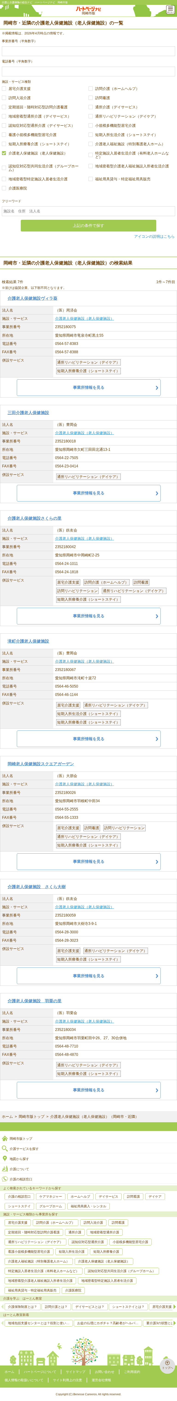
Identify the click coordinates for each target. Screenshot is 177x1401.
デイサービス (108, 1196)
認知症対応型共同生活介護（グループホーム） (44, 168)
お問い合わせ (104, 1372)
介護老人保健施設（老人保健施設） (38, 153)
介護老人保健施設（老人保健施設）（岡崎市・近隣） (94, 1117)
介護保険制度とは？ (22, 1307)
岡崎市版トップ (31, 1117)
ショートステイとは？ (128, 1307)
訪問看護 (102, 98)
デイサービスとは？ (89, 1307)
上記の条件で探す (88, 225)
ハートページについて (40, 1372)
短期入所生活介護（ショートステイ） (126, 135)
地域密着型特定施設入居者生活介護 (38, 179)
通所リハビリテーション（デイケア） (126, 116)
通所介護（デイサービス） (117, 107)
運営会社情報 (101, 1380)
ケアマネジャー (50, 1196)
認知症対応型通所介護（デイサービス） (42, 126)
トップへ (167, 1367)
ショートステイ (19, 1206)
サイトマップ (75, 1372)
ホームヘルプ (80, 1196)
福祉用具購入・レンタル (88, 1206)
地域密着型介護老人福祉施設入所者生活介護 (132, 166)
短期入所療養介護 (106, 1251)
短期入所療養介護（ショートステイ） (40, 144)
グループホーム (50, 1206)
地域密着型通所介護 (104, 1232)
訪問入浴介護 (20, 98)
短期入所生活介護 (72, 1251)
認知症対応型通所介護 (88, 1242)
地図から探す (19, 1159)
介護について (19, 1169)
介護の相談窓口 (21, 1179)
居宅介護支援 (20, 89)
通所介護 (74, 1232)
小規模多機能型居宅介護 (115, 126)
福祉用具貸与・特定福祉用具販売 (122, 179)
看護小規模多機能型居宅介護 (32, 135)
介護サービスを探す (24, 1149)
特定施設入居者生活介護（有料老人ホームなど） (132, 155)
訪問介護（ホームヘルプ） (117, 89)
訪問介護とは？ (56, 1307)
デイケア (155, 1196)
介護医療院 (18, 188)
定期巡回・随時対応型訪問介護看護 (38, 107)
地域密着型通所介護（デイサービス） (40, 116)
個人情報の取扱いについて (24, 1380)
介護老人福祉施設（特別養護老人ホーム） (130, 144)
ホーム (7, 1117)
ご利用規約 (132, 1372)
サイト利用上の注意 (67, 1380)
